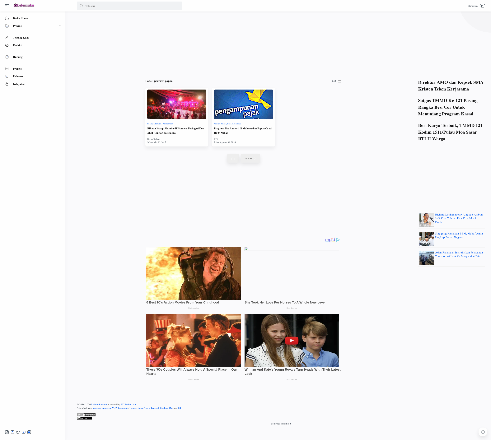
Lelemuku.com (99, 404)
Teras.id (155, 408)
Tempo (132, 408)
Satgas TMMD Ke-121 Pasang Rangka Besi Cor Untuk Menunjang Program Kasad (448, 107)
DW (171, 408)
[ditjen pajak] (220, 123)
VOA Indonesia (120, 408)
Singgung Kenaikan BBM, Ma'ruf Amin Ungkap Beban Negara (459, 235)
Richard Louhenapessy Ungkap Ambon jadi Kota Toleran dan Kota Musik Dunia (459, 218)
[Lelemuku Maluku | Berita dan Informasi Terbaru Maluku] (24, 7)
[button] (81, 6)
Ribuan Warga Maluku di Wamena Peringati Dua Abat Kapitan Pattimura (175, 131)
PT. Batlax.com (128, 404)
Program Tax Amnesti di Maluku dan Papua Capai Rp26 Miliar (243, 131)
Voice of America (102, 408)
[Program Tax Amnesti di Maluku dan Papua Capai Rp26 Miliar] (243, 104)
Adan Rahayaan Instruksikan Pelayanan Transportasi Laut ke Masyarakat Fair (459, 254)
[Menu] (7, 6)
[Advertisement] (192, 44)
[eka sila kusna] (234, 123)
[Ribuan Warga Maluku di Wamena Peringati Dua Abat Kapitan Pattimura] (176, 104)
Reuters (164, 408)
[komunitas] (168, 123)
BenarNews (144, 408)
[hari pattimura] (154, 123)
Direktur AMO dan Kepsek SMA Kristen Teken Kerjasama (451, 85)
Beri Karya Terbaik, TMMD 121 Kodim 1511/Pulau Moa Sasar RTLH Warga (450, 132)
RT (179, 408)
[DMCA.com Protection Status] (281, 415)
